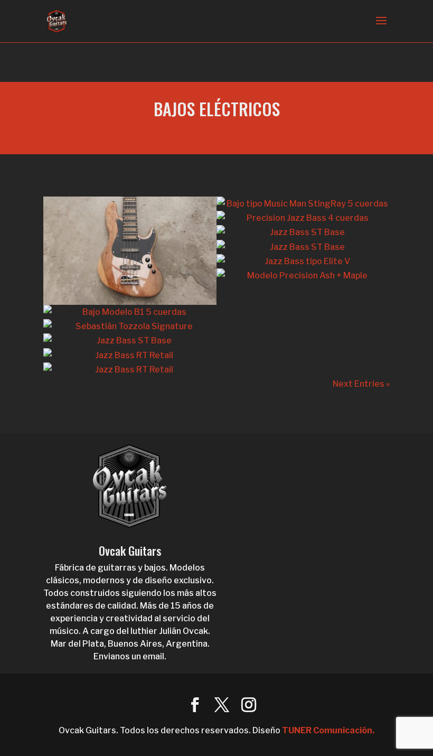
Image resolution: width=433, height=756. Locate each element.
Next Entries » (361, 384)
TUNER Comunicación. (328, 730)
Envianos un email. (129, 656)
